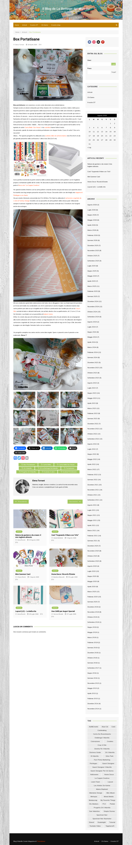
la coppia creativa (102, 778)
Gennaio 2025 (92, 296)
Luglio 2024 (91, 327)
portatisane (70, 468)
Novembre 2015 (93, 683)
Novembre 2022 (93, 429)
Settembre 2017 (93, 668)
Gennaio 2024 (92, 357)
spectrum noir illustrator (102, 819)
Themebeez (41, 841)
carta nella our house (67, 465)
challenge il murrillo (102, 738)
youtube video (95, 826)
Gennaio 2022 (92, 480)
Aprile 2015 (91, 693)
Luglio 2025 (91, 266)
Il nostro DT (34, 25)
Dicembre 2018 (92, 653)
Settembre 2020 (93, 561)
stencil (91, 822)
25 (94, 140)
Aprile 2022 (91, 464)
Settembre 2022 (93, 439)
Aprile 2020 (91, 586)
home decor (109, 774)
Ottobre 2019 (92, 617)
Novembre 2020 (93, 551)
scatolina (47, 127)
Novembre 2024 (93, 306)
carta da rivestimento (102, 734)
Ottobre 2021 (92, 495)
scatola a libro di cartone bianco (56, 136)
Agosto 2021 (92, 505)
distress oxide (95, 752)
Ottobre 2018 (92, 658)
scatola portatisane (70, 472)
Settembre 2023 (93, 378)
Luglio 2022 (91, 449)
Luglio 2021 (91, 510)
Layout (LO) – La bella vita (25, 611)
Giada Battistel (58, 538)
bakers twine (48, 314)
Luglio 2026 (91, 210)
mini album (110, 793)
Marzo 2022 (91, 469)
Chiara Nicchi (21, 577)
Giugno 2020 (91, 576)
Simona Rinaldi (58, 614)
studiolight (102, 822)
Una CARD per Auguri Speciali (63, 611)
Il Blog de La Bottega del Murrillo (66, 9)
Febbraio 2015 (92, 698)
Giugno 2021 (91, 515)
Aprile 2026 (91, 225)
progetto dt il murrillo (28, 472)
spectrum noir (102, 815)
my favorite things (108, 800)
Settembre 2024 (93, 317)
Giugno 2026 (91, 215)
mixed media (109, 796)
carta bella (47, 465)
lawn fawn (95, 782)
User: (89, 60)
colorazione (95, 741)
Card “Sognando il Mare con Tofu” (65, 535)
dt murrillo (95, 756)
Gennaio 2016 (92, 678)
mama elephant (102, 789)
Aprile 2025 (91, 281)
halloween (94, 774)
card (113, 727)
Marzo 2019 (91, 637)
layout (110, 782)
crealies (110, 741)
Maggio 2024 (92, 337)
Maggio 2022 (92, 459)
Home (17, 25)
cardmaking (102, 730)
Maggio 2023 (92, 398)
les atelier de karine (102, 785)
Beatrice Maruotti (58, 577)
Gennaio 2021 (92, 541)
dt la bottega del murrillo (49, 468)
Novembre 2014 (93, 709)
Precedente (22, 501)
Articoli (24, 25)
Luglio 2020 (91, 571)
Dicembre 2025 (92, 245)
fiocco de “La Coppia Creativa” (29, 185)
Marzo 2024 (91, 347)
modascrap (93, 800)
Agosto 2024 (92, 322)
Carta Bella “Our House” (33, 127)
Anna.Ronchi (21, 540)
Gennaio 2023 (92, 418)
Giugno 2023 (91, 393)
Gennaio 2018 (92, 663)
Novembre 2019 (93, 612)
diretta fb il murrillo (102, 749)
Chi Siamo (44, 25)
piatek (112, 804)
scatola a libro (49, 472)
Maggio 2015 (92, 688)
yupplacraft (110, 826)
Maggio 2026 (92, 220)
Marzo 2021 (91, 530)
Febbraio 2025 (92, 291)
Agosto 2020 (92, 566)
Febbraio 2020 (92, 597)
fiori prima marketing (102, 760)
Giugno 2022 (91, 454)
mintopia (94, 796)
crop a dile (102, 745)
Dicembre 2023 (92, 362)
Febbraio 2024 (92, 352)
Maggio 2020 (92, 581)
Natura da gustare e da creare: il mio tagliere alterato (28, 536)
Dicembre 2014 (92, 703)
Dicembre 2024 (92, 301)
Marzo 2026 (91, 230)
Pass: (89, 68)
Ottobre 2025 (92, 256)
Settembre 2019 (93, 622)
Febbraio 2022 (92, 474)
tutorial (112, 822)
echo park (109, 756)
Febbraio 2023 (92, 413)
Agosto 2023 (92, 383)
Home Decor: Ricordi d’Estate (63, 574)
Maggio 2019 (92, 632)
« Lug (89, 147)
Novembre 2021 (93, 490)
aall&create (93, 727)
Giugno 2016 (91, 673)
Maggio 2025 (92, 276)
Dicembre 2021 (92, 485)
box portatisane (29, 465)
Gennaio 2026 (92, 240)
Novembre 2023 (93, 368)
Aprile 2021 (91, 525)
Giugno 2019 (91, 627)
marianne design (95, 793)
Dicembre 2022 (92, 424)
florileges (93, 763)
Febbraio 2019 (92, 642)
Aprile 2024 (91, 342)
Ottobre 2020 (92, 556)
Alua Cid (105, 727)
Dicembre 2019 (92, 607)
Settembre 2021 (93, 500)
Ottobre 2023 (92, 373)
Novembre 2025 (93, 250)
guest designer (108, 763)
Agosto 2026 (92, 205)
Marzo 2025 (91, 286)
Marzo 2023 (91, 408)
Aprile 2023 (91, 403)
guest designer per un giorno (102, 771)
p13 (104, 804)
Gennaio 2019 (92, 648)
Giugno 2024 (91, 332)
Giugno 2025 (91, 271)
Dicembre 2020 (92, 546)
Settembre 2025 (93, 261)
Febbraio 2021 (92, 536)
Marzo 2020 (91, 591)
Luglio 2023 (91, 388)
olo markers (93, 804)
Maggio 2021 (92, 520)
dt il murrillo (28, 468)
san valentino (94, 811)
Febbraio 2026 (92, 235)
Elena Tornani (19, 44)
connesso (25, 632)
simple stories (109, 811)
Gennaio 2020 (92, 602)
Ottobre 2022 (92, 434)
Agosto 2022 (92, 444)
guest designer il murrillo (102, 767)
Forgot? (114, 72)
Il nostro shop (55, 25)
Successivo (73, 501)
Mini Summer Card (22, 574)
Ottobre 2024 (92, 312)
